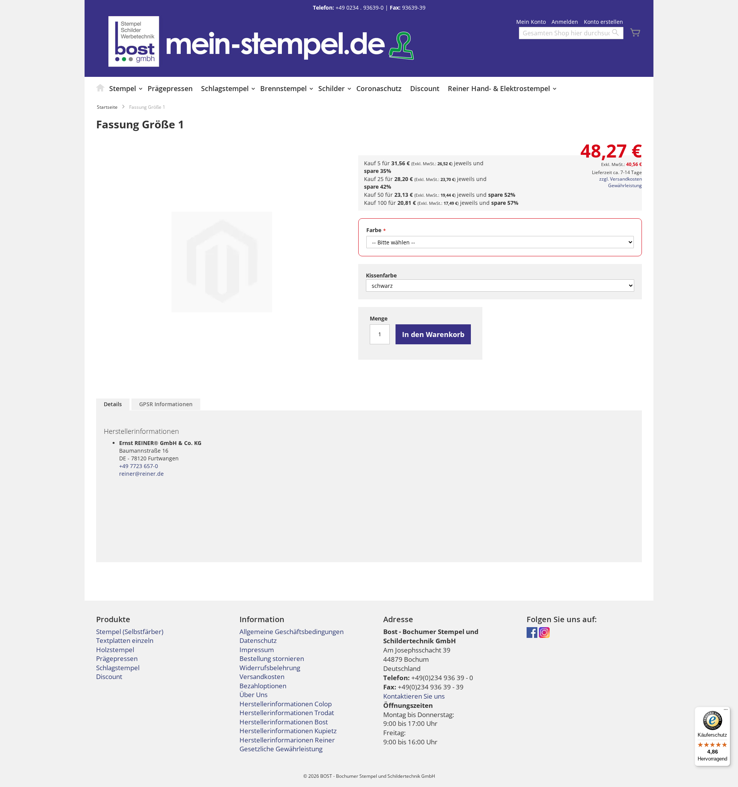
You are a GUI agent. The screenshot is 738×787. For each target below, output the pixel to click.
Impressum (256, 649)
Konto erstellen (603, 21)
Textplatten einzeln (124, 640)
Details (113, 404)
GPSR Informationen (166, 404)
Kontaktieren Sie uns (414, 696)
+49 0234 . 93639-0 (360, 7)
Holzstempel (115, 649)
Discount (109, 676)
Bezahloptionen (262, 685)
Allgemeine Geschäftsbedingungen (291, 631)
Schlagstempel (118, 667)
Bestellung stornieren (271, 658)
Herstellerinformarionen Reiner (287, 740)
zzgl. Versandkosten (620, 179)
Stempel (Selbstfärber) (129, 631)
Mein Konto (531, 21)
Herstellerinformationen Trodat (286, 712)
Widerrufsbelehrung (269, 667)
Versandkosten (261, 676)
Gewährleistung (625, 185)
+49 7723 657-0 (138, 466)
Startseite (107, 107)
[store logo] (134, 41)
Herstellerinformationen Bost (283, 721)
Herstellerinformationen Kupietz (288, 730)
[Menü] (725, 711)
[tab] (113, 404)
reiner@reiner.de (141, 473)
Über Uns (253, 694)
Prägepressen (117, 658)
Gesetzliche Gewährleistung (280, 748)
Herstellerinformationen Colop (285, 703)
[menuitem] (100, 87)
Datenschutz (258, 640)
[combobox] (571, 33)
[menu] (369, 88)
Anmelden (565, 21)
